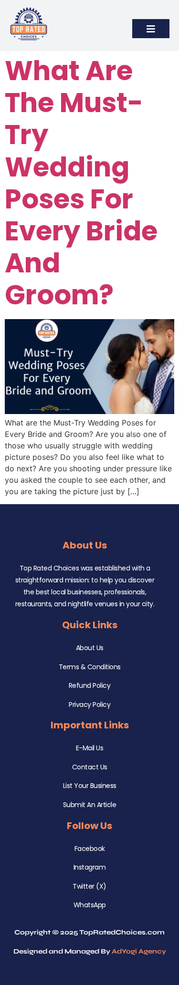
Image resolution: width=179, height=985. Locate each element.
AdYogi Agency (139, 951)
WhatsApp (90, 905)
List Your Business (89, 785)
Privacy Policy (89, 704)
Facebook (89, 848)
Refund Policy (90, 685)
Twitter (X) (89, 886)
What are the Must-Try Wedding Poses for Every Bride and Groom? (81, 183)
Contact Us (89, 767)
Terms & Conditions (90, 667)
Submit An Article (89, 804)
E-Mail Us (90, 748)
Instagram (90, 867)
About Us (90, 648)
